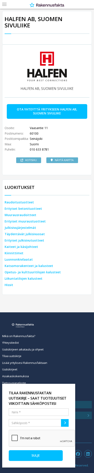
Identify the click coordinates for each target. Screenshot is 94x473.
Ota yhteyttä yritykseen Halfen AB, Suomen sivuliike (47, 111)
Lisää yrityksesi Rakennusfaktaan (24, 363)
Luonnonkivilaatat (19, 259)
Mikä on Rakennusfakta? (18, 336)
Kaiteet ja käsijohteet (21, 247)
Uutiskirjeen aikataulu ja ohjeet (23, 349)
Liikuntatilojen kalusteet (23, 278)
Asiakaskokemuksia (15, 376)
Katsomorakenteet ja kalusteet (29, 266)
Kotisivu (31, 160)
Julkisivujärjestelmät (20, 228)
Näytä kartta (64, 160)
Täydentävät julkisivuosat (25, 234)
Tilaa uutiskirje (11, 356)
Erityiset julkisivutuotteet (24, 240)
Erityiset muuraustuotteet (25, 221)
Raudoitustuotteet (19, 202)
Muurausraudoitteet (20, 215)
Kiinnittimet (14, 253)
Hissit (9, 285)
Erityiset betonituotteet (23, 208)
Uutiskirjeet (9, 369)
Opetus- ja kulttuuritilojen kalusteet (33, 272)
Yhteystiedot (10, 343)
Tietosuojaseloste (14, 383)
